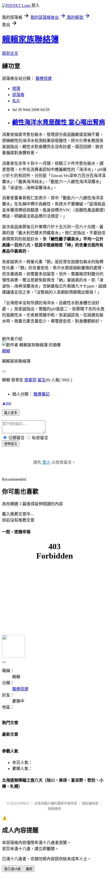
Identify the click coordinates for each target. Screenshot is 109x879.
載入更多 (10, 413)
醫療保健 (43, 78)
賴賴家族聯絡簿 (30, 39)
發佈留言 (10, 444)
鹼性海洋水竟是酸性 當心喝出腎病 (58, 122)
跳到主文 (10, 53)
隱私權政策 (90, 803)
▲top (6, 403)
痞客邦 (30, 380)
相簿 (16, 88)
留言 (42, 380)
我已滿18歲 (12, 869)
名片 (16, 101)
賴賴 (6, 351)
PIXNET (23, 803)
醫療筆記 (41, 394)
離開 (29, 869)
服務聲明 (54, 809)
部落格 (18, 95)
